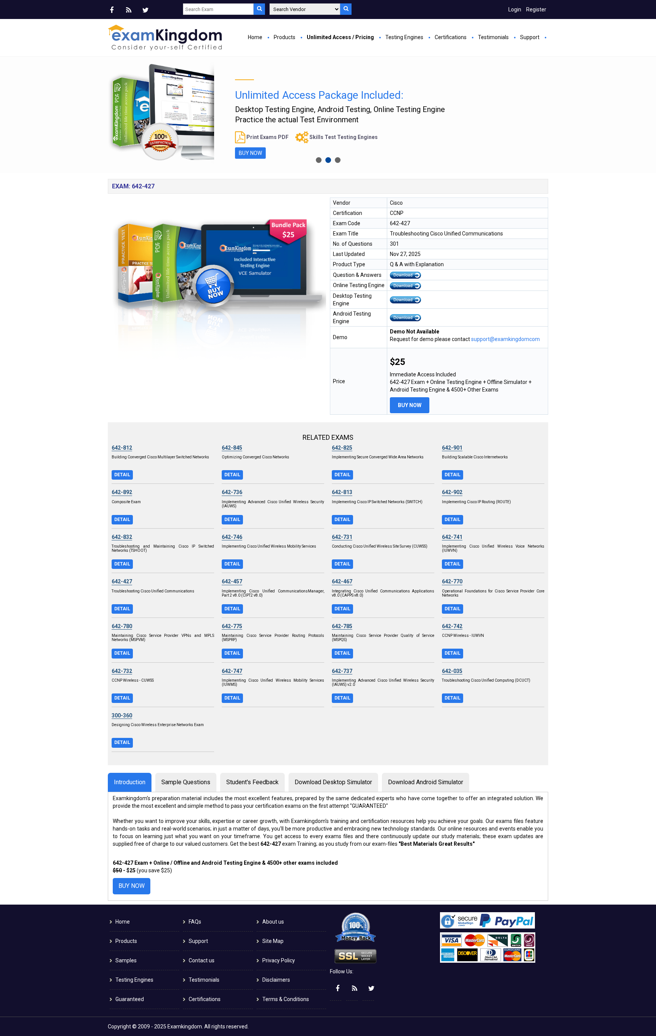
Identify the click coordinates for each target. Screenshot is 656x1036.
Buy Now (409, 405)
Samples (126, 960)
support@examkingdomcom (505, 339)
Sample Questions (185, 782)
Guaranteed (129, 999)
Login (514, 9)
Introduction (129, 782)
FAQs (195, 922)
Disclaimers (276, 980)
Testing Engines (404, 37)
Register (536, 9)
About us (273, 922)
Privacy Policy (278, 960)
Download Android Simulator (425, 782)
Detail (122, 474)
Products (284, 37)
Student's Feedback (252, 782)
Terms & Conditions (285, 999)
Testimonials (493, 37)
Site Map (273, 941)
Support (529, 37)
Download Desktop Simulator (333, 782)
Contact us (201, 960)
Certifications (451, 37)
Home (255, 37)
